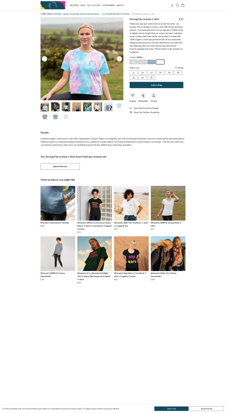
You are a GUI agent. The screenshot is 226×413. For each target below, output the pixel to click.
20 (133, 77)
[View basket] (182, 5)
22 (142, 77)
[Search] (177, 5)
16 (169, 72)
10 (142, 72)
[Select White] (160, 62)
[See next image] (119, 58)
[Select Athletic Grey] (142, 62)
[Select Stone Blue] (151, 62)
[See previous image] (44, 58)
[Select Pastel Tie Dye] (133, 62)
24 (151, 77)
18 (178, 72)
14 (160, 72)
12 (151, 72)
